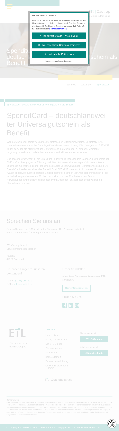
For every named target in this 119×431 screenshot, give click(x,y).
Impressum (68, 61)
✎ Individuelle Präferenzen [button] (59, 54)
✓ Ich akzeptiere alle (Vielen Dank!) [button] (59, 36)
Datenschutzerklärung (58, 29)
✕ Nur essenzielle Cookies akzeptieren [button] (59, 45)
